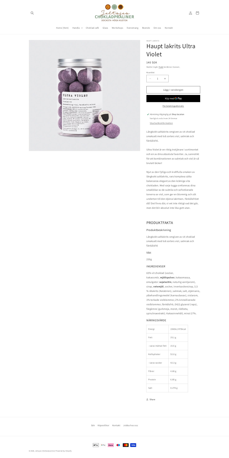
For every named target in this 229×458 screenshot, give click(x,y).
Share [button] (152, 399)
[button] (32, 13)
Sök (93, 425)
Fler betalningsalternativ (173, 106)
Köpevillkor (103, 425)
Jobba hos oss (130, 425)
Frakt (161, 67)
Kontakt (116, 425)
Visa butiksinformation (161, 123)
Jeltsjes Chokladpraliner (45, 451)
